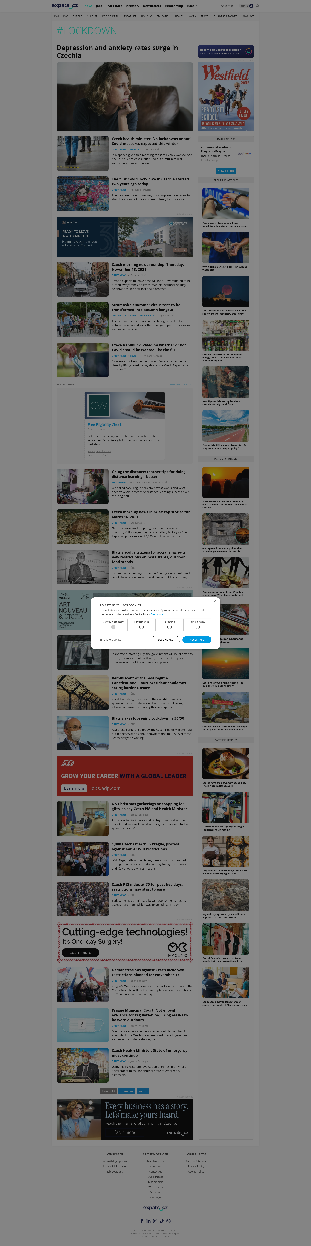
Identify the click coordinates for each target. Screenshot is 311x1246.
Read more (157, 614)
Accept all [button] (197, 639)
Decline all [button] (165, 639)
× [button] (215, 600)
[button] (110, 640)
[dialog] (155, 623)
